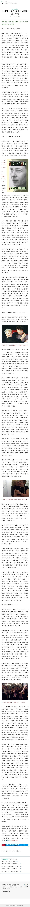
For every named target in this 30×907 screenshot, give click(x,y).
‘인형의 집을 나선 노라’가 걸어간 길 (10, 868)
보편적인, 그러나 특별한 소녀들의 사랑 (10, 866)
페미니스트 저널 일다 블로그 (10, 885)
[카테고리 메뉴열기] (27, 2)
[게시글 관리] (8, 851)
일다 (6, 1)
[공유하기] (6, 851)
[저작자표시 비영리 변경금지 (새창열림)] (19, 851)
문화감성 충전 (15, 9)
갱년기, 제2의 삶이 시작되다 (9, 861)
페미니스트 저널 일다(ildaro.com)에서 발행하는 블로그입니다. (12, 887)
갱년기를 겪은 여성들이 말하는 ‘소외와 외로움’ (10, 863)
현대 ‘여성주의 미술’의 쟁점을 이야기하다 (10, 871)
